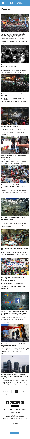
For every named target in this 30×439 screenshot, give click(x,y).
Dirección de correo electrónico (14, 426)
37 (20, 391)
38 (23, 391)
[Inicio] (17, 3)
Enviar (14, 433)
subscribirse (15, 406)
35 (14, 391)
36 (17, 392)
